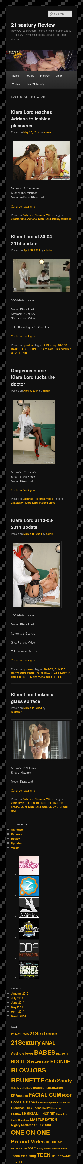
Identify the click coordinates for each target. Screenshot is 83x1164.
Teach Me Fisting (23, 1156)
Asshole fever (22, 1053)
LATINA (16, 1114)
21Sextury (50, 345)
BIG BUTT (62, 1054)
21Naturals (17, 803)
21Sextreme (18, 219)
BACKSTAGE (19, 349)
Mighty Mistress (62, 219)
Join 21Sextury (35, 84)
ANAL (49, 1042)
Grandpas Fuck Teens (26, 1108)
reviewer (16, 712)
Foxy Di (42, 1102)
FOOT (67, 1095)
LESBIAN (30, 1113)
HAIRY (46, 1108)
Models (16, 84)
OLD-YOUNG (43, 1125)
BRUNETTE (27, 1080)
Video (59, 75)
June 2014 (17, 1002)
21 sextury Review (33, 24)
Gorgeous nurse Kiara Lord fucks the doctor (33, 377)
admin (47, 132)
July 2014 (17, 998)
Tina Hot (16, 1162)
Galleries (28, 215)
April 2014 (17, 1011)
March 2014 (18, 1016)
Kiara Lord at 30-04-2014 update (32, 239)
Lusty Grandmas (20, 1119)
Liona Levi (62, 1114)
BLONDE (34, 349)
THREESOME (61, 1156)
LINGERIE (64, 673)
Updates (28, 345)
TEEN (43, 1154)
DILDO (28, 1088)
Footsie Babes (24, 1102)
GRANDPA (64, 1102)
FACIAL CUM (35, 673)
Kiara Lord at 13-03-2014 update (32, 523)
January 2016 (19, 993)
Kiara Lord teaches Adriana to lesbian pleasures (31, 119)
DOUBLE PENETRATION (48, 1088)
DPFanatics (19, 1095)
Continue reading (23, 206)
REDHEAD (54, 1142)
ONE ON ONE (19, 677)
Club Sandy (58, 1080)
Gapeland (52, 1102)
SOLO (32, 1148)
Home (15, 75)
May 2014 (17, 1007)
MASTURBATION (43, 1119)
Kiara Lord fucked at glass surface (33, 697)
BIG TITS (20, 1061)
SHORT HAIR (19, 353)
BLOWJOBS (18, 673)
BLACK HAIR (40, 1062)
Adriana (32, 219)
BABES (62, 345)
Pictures (45, 75)
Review (29, 75)
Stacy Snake (44, 1148)
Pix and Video (63, 349)
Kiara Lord (44, 219)
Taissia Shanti (60, 1148)
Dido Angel (17, 1088)
